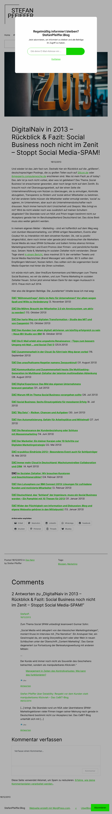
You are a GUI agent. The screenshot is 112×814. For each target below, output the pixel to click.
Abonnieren (75, 51)
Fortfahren (56, 59)
